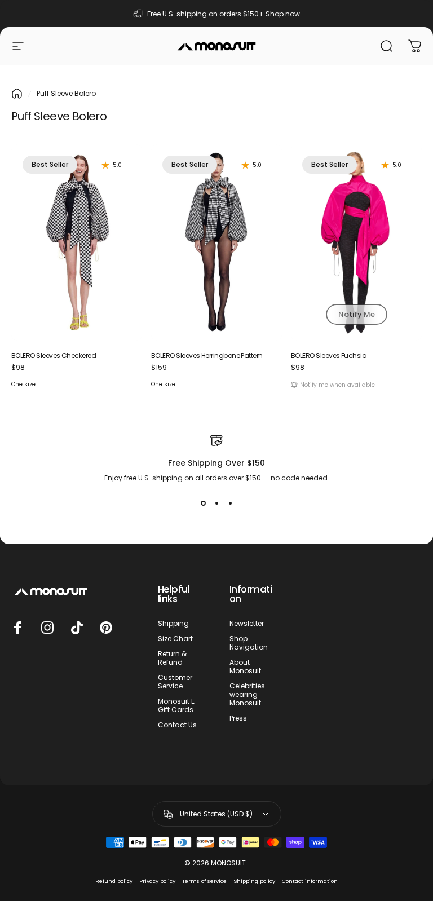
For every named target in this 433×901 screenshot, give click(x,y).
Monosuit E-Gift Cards (178, 705)
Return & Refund (172, 658)
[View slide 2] (216, 503)
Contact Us (177, 725)
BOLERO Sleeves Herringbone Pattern (207, 355)
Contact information (310, 881)
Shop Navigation (248, 642)
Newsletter (246, 623)
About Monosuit (245, 666)
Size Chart (175, 638)
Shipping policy (254, 881)
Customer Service (175, 681)
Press (238, 718)
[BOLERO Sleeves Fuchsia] (356, 242)
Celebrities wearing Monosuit (247, 694)
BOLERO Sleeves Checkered (53, 355)
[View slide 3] (230, 503)
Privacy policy (157, 881)
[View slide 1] (203, 503)
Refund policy (113, 881)
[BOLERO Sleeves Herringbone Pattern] (216, 242)
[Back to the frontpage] (17, 93)
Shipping (173, 623)
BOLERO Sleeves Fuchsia (328, 355)
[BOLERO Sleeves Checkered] (76, 242)
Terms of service (204, 881)
